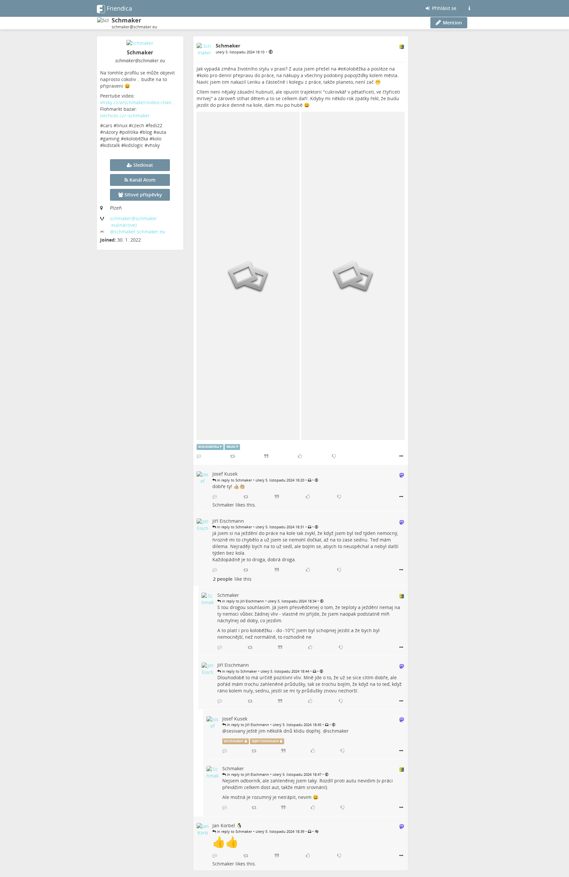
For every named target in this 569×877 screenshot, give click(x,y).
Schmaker (223, 505)
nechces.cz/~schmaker (125, 115)
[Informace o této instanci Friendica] (469, 8)
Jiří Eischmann (267, 741)
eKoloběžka (353, 69)
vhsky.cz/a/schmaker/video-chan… (137, 102)
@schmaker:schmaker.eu (137, 231)
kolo (204, 75)
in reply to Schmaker (234, 480)
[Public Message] (271, 51)
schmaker (338, 731)
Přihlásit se (443, 8)
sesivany (236, 731)
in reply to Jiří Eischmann (242, 601)
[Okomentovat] (199, 456)
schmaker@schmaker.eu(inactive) (133, 221)
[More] (401, 456)
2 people (222, 579)
